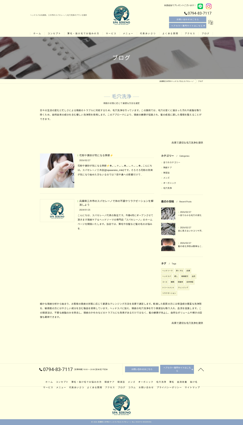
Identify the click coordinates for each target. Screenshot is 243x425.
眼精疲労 (184, 276)
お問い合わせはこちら (187, 19)
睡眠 (172, 282)
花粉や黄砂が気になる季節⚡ (96, 155)
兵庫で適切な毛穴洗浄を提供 (187, 142)
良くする (179, 271)
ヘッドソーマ (167, 271)
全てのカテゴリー (171, 162)
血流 (193, 276)
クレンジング (183, 288)
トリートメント (168, 288)
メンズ (166, 178)
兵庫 (188, 271)
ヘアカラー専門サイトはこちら (187, 26)
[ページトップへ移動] (201, 369)
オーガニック (169, 183)
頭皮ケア (167, 167)
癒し (176, 276)
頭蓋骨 (180, 282)
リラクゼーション (169, 293)
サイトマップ (192, 387)
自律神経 (189, 282)
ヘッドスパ (166, 276)
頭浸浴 (166, 173)
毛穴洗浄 (167, 188)
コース (164, 282)
